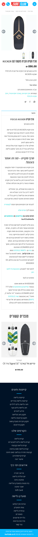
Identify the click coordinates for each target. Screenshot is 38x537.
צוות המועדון (19, 507)
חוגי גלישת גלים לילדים (19, 404)
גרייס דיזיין (24, 531)
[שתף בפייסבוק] (30, 102)
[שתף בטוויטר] (25, 102)
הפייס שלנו (22, 210)
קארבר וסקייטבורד (9, 11)
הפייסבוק (25, 286)
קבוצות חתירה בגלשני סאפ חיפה (19, 452)
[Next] (3, 31)
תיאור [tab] (33, 113)
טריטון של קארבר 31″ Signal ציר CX (19, 363)
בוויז (30, 250)
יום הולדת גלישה (19, 476)
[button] (34, 4)
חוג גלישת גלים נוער (19, 407)
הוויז (17, 296)
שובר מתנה (19, 486)
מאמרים (19, 514)
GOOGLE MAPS (19, 250)
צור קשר (19, 524)
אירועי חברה (19, 473)
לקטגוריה (7, 204)
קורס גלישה (19, 438)
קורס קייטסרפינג (19, 455)
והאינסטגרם (17, 286)
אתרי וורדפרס (10, 531)
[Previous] (34, 31)
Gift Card (19, 490)
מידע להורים (19, 411)
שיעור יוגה (19, 459)
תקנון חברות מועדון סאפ (19, 421)
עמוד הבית (30, 11)
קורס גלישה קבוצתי (19, 445)
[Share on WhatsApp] (34, 102)
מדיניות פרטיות (19, 521)
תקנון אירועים (19, 424)
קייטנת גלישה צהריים (19, 400)
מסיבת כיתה (19, 479)
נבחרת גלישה (19, 510)
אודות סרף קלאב (19, 503)
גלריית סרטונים (19, 517)
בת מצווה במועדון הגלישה (19, 483)
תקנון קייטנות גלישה (19, 417)
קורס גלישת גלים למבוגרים (19, 442)
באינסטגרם (9, 216)
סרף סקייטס (26, 93)
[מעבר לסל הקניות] (3, 4)
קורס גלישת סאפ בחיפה (19, 448)
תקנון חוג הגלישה (19, 414)
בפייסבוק (19, 216)
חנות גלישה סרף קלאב (21, 11)
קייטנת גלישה (19, 397)
